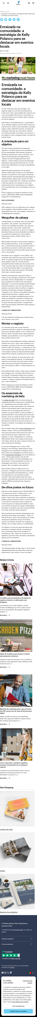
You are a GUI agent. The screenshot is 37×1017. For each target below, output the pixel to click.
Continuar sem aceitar (27, 982)
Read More (3, 615)
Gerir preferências (18, 1006)
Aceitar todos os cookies (18, 1011)
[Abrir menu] (4, 3)
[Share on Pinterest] (5, 19)
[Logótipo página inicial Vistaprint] (18, 3)
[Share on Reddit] (14, 19)
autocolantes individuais (13, 455)
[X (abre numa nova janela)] (8, 973)
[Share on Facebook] (1, 19)
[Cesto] (33, 3)
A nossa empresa (7, 944)
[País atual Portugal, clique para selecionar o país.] (31, 973)
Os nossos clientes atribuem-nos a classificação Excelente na (15, 966)
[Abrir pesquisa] (8, 3)
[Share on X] (9, 19)
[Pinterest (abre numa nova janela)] (11, 972)
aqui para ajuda (18, 930)
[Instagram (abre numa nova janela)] (5, 973)
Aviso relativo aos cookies (20, 1002)
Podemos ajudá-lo (8, 939)
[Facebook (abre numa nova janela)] (3, 973)
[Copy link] (18, 19)
